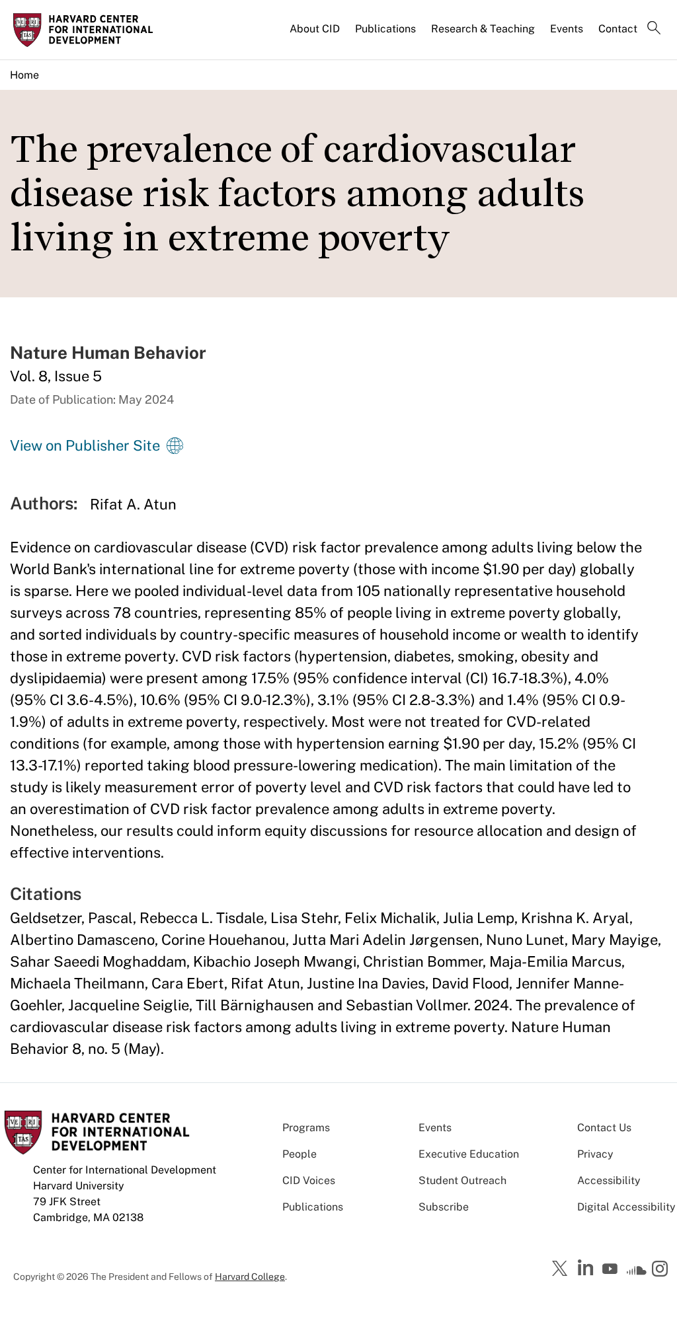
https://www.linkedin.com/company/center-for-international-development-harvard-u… (587, 1268)
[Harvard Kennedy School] (87, 29)
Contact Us (604, 1127)
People (299, 1154)
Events (566, 28)
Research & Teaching (483, 28)
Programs (306, 1127)
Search (654, 29)
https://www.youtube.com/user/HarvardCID (611, 1269)
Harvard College (250, 1276)
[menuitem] (315, 34)
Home (24, 75)
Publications (385, 28)
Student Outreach (462, 1180)
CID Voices (308, 1180)
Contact (617, 28)
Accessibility (609, 1180)
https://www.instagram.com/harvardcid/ (662, 1270)
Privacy (595, 1154)
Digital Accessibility (626, 1207)
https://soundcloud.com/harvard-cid (637, 1273)
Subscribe (443, 1207)
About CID (315, 28)
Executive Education (468, 1154)
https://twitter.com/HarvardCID (562, 1269)
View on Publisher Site (85, 445)
